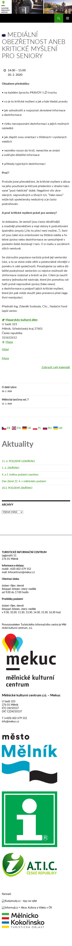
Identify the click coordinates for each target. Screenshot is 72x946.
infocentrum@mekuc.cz (21, 572)
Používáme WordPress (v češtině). (18, 941)
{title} (5, 349)
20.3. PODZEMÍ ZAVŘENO (17, 488)
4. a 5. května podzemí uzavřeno (20, 474)
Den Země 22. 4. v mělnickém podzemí (24, 481)
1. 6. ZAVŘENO (10, 468)
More (5, 358)
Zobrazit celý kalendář (56, 367)
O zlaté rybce (9, 389)
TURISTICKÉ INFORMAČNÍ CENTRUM (24, 552)
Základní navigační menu (67, 18)
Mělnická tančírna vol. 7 (15, 401)
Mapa (7, 342)
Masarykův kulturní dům (21, 319)
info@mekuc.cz (10, 721)
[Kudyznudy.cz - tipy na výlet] (19, 901)
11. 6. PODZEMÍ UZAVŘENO (18, 461)
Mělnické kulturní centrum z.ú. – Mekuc (31, 695)
